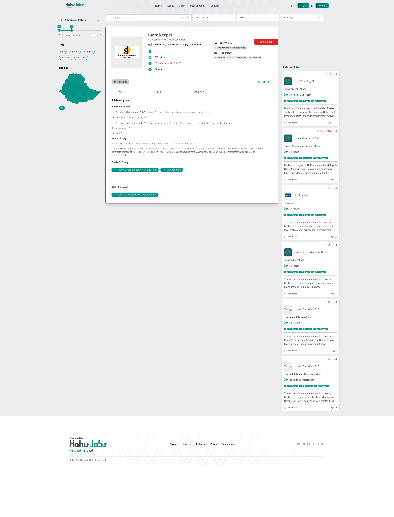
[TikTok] (318, 444)
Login (303, 5)
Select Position (202, 17)
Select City (287, 17)
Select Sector (244, 17)
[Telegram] (303, 444)
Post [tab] (119, 91)
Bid (61, 51)
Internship (65, 57)
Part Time (80, 57)
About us (187, 444)
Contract (73, 51)
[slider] (59, 30)
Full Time (87, 51)
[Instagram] (322, 444)
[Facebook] (308, 444)
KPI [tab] (159, 91)
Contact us (200, 444)
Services (174, 444)
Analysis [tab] (199, 91)
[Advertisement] (80, 136)
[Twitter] (313, 444)
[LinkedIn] (298, 444)
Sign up (322, 5)
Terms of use (228, 444)
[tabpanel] (191, 148)
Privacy (214, 444)
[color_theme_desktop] (291, 5)
